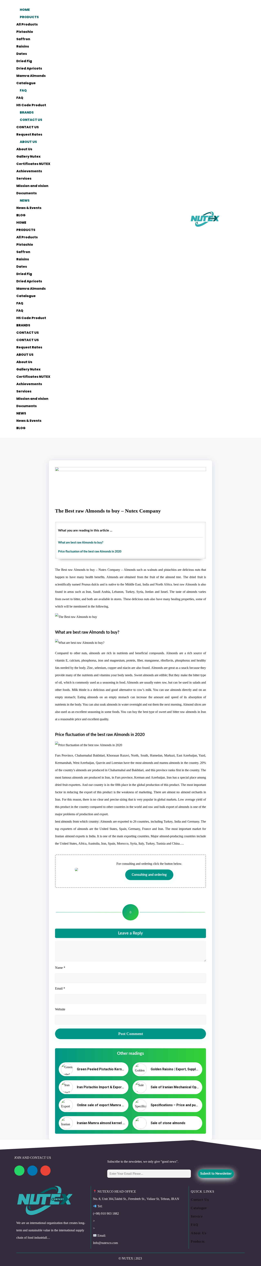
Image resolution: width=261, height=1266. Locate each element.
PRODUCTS (29, 17)
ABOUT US (28, 141)
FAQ (23, 90)
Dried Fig (24, 61)
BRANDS (27, 112)
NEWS (25, 200)
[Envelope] (45, 1170)
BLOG (20, 215)
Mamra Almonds (31, 75)
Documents (26, 193)
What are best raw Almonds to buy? (80, 542)
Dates (21, 53)
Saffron (23, 39)
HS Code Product (31, 105)
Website (60, 1009)
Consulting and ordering (149, 874)
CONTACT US (31, 119)
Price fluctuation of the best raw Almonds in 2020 (89, 551)
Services (23, 178)
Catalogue (26, 83)
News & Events (28, 207)
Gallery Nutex (28, 156)
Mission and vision (32, 185)
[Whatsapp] (19, 1170)
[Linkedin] (32, 1170)
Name (60, 967)
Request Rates (29, 134)
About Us (24, 149)
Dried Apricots (29, 68)
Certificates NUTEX (33, 163)
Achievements (29, 171)
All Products (27, 24)
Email (60, 988)
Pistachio (24, 31)
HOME (25, 9)
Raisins (22, 46)
